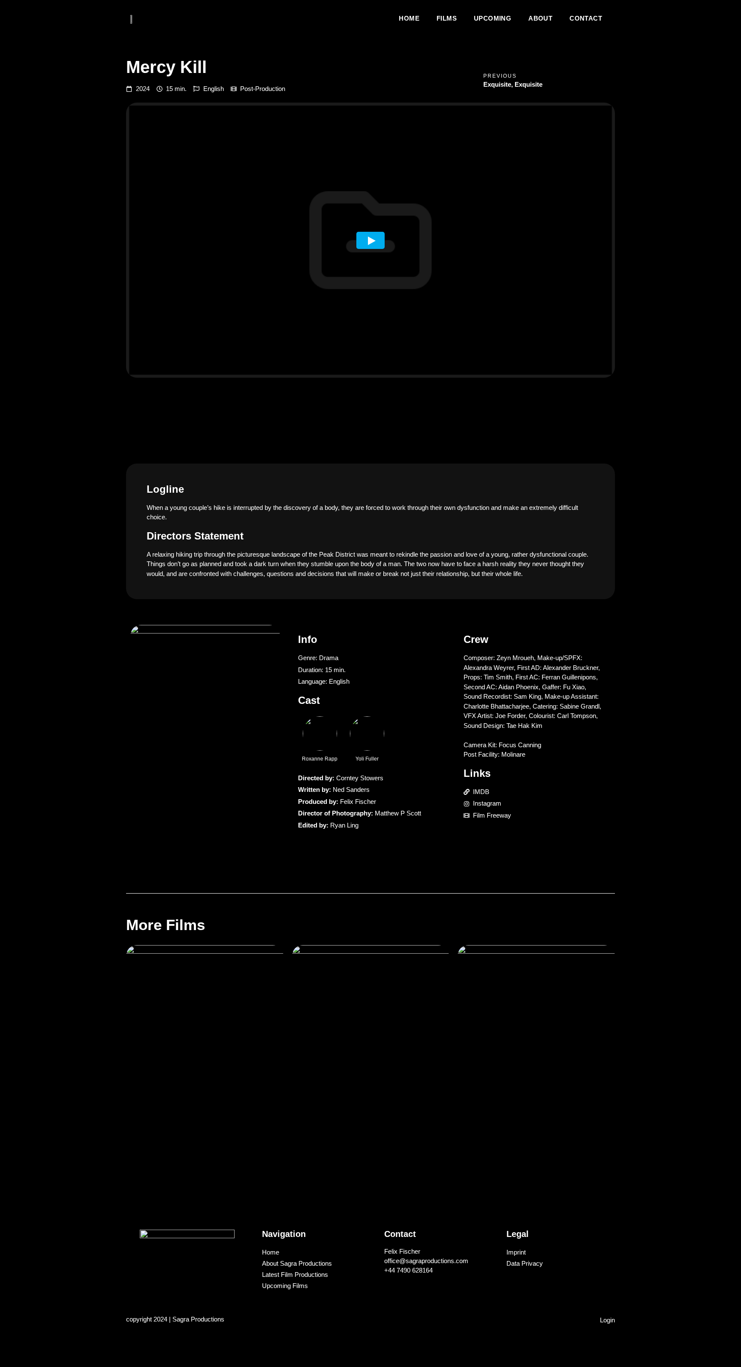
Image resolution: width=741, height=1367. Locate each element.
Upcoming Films (285, 1285)
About (540, 18)
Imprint (516, 1252)
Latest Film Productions (295, 1274)
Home (409, 18)
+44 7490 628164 (408, 1270)
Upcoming (492, 18)
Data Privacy (524, 1263)
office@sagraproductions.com (426, 1260)
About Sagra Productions (297, 1263)
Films (447, 18)
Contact (585, 18)
